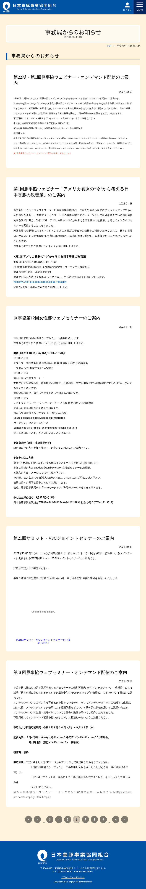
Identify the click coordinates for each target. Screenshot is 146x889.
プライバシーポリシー (73, 877)
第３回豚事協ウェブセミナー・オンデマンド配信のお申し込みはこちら (65, 792)
